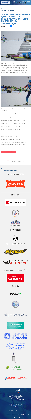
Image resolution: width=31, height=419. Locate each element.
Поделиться (9, 151)
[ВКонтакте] (11, 26)
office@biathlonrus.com (17, 405)
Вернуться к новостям (17, 161)
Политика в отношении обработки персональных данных (15, 417)
